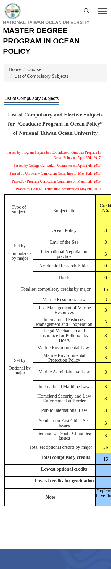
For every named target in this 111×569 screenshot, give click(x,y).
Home (15, 69)
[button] (88, 12)
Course (34, 69)
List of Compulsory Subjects (41, 76)
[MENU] (102, 11)
